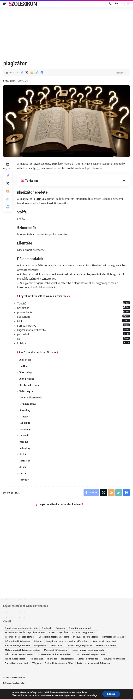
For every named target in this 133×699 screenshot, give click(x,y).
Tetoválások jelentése (113, 658)
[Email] (32, 72)
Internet (38, 641)
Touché (21, 303)
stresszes (24, 416)
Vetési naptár (26, 391)
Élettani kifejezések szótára (59, 663)
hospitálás (23, 308)
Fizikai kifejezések (58, 632)
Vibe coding (25, 372)
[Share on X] (26, 72)
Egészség (60, 628)
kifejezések (40, 645)
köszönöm (23, 316)
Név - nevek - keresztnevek (19, 654)
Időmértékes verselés (113, 636)
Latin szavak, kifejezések (79, 645)
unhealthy (24, 448)
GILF (20, 321)
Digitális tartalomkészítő (31, 330)
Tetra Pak (24, 460)
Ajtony (22, 467)
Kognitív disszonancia (30, 397)
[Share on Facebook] (21, 72)
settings (93, 695)
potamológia (24, 312)
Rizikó (22, 454)
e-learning (24, 429)
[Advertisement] (66, 31)
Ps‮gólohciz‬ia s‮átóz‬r (15, 658)
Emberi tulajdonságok (80, 628)
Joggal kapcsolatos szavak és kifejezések (67, 641)
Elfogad (111, 693)
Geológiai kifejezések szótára (53, 636)
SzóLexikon (23, 3)
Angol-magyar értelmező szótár (21, 628)
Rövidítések (67, 658)
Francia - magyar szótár (84, 632)
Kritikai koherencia (29, 385)
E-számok (47, 628)
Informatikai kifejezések (17, 641)
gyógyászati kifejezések (85, 636)
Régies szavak (36, 658)
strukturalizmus (27, 403)
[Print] (42, 72)
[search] (111, 3)
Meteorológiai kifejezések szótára (22, 650)
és (38, 168)
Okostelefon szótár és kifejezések (54, 654)
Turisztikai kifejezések (16, 663)
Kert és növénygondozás (17, 645)
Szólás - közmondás (88, 658)
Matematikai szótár (106, 645)
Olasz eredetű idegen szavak (91, 654)
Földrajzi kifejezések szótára (20, 636)
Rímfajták (52, 658)
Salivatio (24, 479)
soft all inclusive (26, 325)
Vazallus (23, 441)
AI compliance (26, 378)
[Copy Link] (37, 72)
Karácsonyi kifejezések (104, 641)
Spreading (24, 410)
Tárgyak (36, 663)
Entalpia (21, 343)
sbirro (22, 473)
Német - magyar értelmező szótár (88, 650)
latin (39, 198)
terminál (24, 435)
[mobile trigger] (6, 3)
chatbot (23, 366)
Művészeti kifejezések (55, 650)
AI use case (25, 359)
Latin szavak (56, 645)
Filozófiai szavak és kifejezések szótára (25, 632)
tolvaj (31, 234)
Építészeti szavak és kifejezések (93, 663)
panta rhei (23, 334)
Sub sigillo (24, 422)
